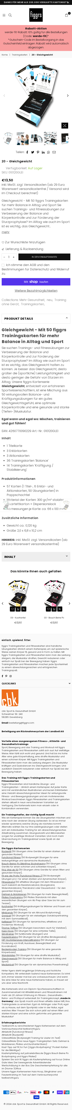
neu (49, 300)
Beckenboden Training (14, 949)
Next (67, 95)
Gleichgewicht (9, 958)
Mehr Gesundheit (32, 300)
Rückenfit (6, 851)
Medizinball (8, 964)
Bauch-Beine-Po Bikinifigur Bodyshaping (24, 863)
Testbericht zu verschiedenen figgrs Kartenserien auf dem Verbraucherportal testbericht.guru (34, 1027)
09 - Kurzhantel (18, 617)
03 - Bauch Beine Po (54, 617)
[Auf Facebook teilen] (27, 152)
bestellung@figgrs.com (21, 722)
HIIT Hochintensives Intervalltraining (21, 940)
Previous (4, 95)
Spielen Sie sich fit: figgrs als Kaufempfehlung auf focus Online (36, 1059)
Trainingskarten (19, 54)
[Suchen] (10, 14)
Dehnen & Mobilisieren (14, 894)
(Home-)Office (10, 927)
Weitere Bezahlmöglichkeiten (36, 291)
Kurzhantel (7, 906)
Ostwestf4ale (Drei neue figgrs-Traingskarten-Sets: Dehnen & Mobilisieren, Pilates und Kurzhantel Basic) (35, 1043)
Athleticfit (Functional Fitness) (17, 1031)
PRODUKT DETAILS (18, 318)
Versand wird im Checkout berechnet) (35, 191)
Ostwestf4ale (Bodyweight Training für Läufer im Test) (31, 1038)
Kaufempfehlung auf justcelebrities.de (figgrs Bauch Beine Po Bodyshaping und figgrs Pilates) (35, 1055)
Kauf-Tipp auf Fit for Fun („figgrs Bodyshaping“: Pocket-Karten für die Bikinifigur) (35, 1049)
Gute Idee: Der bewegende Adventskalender (26, 1062)
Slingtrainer (8, 934)
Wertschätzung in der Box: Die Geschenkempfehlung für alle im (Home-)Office (34, 1067)
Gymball (6, 915)
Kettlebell (7, 921)
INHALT (10, 557)
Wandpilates (8, 955)
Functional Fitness (11, 857)
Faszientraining (10, 937)
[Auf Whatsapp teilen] (48, 152)
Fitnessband (8, 882)
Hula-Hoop (8, 931)
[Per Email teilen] (54, 152)
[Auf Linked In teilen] (43, 152)
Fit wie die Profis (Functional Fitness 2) (22, 875)
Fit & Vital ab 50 (10, 869)
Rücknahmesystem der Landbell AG (42, 731)
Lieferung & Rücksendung (24, 249)
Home (5, 54)
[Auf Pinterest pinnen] (38, 152)
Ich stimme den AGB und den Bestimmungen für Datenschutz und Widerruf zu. (35, 269)
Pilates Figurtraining (12, 897)
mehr (6, 232)
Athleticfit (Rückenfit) (12, 1034)
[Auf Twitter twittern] (32, 152)
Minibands (7, 912)
